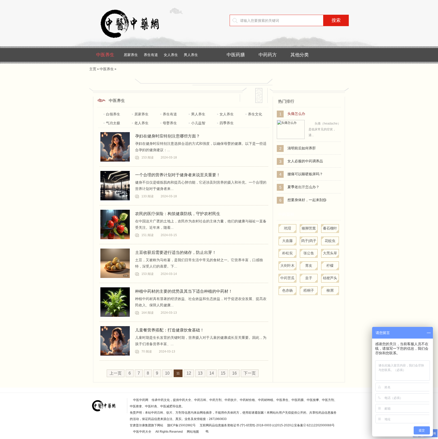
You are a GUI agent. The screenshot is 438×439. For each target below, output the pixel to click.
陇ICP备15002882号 (181, 425)
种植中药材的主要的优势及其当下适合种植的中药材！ (183, 291)
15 (223, 373)
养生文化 (255, 114)
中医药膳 (236, 54)
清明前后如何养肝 (301, 148)
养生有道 (151, 55)
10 (167, 373)
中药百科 (286, 214)
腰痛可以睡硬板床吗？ (305, 174)
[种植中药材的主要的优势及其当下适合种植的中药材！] (115, 302)
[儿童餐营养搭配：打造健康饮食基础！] (115, 341)
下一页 (250, 373)
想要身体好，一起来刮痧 (306, 200)
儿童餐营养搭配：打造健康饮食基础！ (169, 330)
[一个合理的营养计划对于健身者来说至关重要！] (115, 185)
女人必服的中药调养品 (305, 161)
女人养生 (171, 55)
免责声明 (136, 412)
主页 (92, 69)
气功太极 (113, 123)
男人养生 (191, 55)
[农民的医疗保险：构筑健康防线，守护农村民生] (115, 224)
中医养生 (105, 54)
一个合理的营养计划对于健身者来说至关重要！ (177, 175)
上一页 (116, 373)
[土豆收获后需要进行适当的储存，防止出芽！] (115, 263)
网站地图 (193, 431)
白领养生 (113, 114)
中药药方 (268, 54)
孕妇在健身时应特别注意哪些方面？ (167, 136)
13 (200, 373)
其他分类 (299, 54)
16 (234, 373)
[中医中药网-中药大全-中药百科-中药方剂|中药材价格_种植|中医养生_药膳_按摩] (137, 42)
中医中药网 (140, 400)
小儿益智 (198, 123)
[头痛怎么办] (291, 138)
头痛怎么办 (296, 114)
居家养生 (131, 55)
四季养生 (227, 123)
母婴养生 (170, 123)
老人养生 (141, 123)
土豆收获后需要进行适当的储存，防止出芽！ (175, 252)
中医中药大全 (142, 431)
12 (189, 373)
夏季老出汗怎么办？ (303, 187)
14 (211, 373)
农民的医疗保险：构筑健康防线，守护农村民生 (177, 214)
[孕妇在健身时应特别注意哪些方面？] (115, 147)
